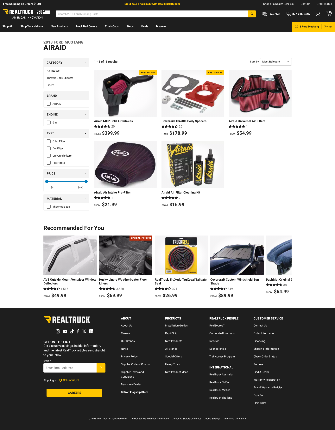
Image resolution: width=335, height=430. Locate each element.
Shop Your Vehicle (31, 26)
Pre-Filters (59, 162)
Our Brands (128, 341)
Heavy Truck (172, 364)
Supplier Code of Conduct (136, 364)
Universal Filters (62, 155)
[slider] (46, 181)
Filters (50, 85)
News (124, 348)
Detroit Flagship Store (134, 392)
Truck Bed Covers (86, 26)
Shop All (7, 26)
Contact (305, 3)
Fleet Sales (260, 402)
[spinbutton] (52, 187)
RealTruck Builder (169, 3)
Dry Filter (58, 148)
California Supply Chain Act (186, 418)
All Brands (171, 348)
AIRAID (57, 103)
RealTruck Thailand (220, 397)
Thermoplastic (61, 206)
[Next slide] (288, 267)
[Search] (252, 13)
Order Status (324, 3)
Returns (258, 364)
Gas (55, 122)
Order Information (264, 333)
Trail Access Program (222, 356)
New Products (59, 26)
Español (258, 395)
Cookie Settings (212, 418)
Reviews (214, 341)
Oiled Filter (59, 141)
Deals (144, 26)
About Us (126, 325)
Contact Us (260, 325)
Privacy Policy (129, 356)
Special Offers (173, 356)
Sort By (254, 61)
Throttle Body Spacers (60, 77)
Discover (161, 26)
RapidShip (171, 333)
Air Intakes (53, 70)
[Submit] (101, 368)
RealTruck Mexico (219, 389)
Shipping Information (266, 348)
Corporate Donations (222, 333)
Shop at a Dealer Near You (278, 3)
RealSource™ (217, 325)
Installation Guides (176, 325)
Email (47, 360)
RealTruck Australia (221, 374)
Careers (125, 333)
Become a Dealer (131, 384)
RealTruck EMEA (219, 382)
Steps (130, 26)
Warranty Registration (267, 379)
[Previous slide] (47, 267)
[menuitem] (7, 27)
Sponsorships (217, 348)
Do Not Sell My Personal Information (150, 418)
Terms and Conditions (234, 418)
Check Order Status (265, 356)
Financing (259, 341)
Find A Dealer (261, 371)
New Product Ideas (176, 371)
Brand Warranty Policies (268, 387)
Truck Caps (112, 26)
